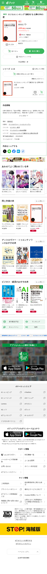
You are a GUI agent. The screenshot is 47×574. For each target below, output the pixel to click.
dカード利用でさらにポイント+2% (27, 41)
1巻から (33, 78)
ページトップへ (23, 552)
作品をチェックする (25, 57)
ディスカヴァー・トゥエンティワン (20, 124)
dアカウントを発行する (23, 540)
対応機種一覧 (29, 455)
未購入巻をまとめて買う (25, 74)
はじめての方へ (9, 455)
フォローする (25, 24)
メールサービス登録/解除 (9, 460)
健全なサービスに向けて (33, 489)
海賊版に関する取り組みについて (10, 502)
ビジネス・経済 (15, 127)
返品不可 (20, 43)
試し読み (11, 44)
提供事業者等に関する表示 (33, 483)
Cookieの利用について (33, 495)
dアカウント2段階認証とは (9, 495)
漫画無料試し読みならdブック (9, 335)
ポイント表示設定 (31, 466)
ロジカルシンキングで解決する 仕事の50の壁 (28, 83)
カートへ (14, 51)
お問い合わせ (6, 466)
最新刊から (40, 78)
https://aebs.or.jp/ (21, 519)
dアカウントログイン (8, 472)
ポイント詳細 (23, 37)
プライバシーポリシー (9, 489)
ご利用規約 (5, 483)
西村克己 (21, 24)
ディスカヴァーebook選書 (18, 130)
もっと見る (39, 201)
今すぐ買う (36, 51)
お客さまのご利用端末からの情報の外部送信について (33, 502)
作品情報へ (22, 62)
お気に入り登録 (39, 69)
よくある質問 (29, 460)
